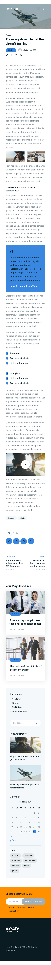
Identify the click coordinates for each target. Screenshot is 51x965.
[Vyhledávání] (25, 723)
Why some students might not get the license (25, 758)
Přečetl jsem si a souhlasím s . (21, 909)
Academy (16, 699)
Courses (16, 860)
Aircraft (9, 35)
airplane (28, 855)
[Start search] (44, 9)
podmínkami (14, 911)
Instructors (30, 860)
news (26, 866)
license (11, 518)
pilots (22, 518)
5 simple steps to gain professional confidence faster (25, 622)
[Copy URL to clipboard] (21, 55)
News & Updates (19, 711)
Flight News (17, 707)
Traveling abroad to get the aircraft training (25, 786)
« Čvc (13, 840)
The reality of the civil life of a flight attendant (25, 668)
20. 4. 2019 (15, 613)
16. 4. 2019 (15, 660)
